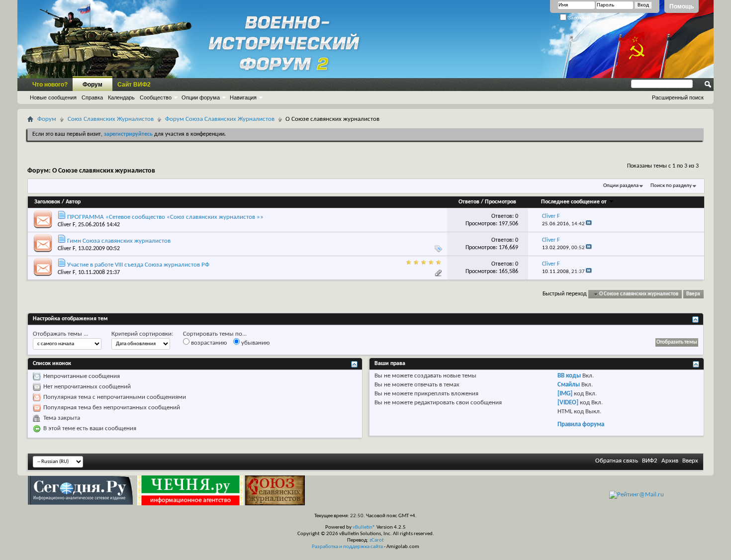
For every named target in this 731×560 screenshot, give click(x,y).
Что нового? (50, 84)
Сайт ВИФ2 (134, 84)
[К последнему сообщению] (589, 224)
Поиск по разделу (671, 185)
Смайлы (568, 384)
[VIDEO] (567, 402)
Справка (92, 97)
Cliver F (66, 225)
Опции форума (201, 97)
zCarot (376, 540)
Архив (669, 461)
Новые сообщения (53, 97)
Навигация (243, 97)
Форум (92, 84)
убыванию (255, 343)
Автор (73, 202)
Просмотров (500, 202)
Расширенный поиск (678, 97)
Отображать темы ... (60, 334)
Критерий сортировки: (142, 334)
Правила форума (580, 424)
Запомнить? (581, 17)
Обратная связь (616, 461)
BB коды (569, 376)
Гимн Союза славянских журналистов (119, 241)
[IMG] (564, 393)
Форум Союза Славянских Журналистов (219, 119)
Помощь (681, 6)
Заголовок (47, 202)
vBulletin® (364, 527)
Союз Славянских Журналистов (111, 119)
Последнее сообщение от (574, 202)
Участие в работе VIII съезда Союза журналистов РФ (138, 265)
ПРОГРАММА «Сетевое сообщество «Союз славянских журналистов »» (165, 217)
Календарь (121, 97)
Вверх (693, 294)
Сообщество (156, 97)
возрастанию (208, 343)
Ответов (468, 202)
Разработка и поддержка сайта (347, 547)
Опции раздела (621, 185)
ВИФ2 (649, 461)
